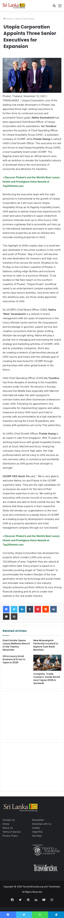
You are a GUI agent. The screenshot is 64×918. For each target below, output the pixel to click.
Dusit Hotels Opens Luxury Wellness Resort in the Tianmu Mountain (16, 645)
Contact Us (8, 819)
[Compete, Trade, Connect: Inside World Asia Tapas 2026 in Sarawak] (47, 663)
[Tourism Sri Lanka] (15, 5)
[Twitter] (14, 609)
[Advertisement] (32, 714)
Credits (36, 827)
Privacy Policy (10, 835)
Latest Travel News (24, 18)
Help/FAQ (37, 831)
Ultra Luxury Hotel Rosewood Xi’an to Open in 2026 (14, 659)
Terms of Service (11, 831)
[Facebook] (6, 609)
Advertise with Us (41, 823)
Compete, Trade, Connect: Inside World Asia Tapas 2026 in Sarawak (46, 678)
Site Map (37, 835)
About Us (7, 827)
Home (8, 18)
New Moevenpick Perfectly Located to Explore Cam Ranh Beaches (45, 645)
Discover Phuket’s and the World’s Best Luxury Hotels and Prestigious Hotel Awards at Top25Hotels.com (31, 181)
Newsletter (38, 819)
